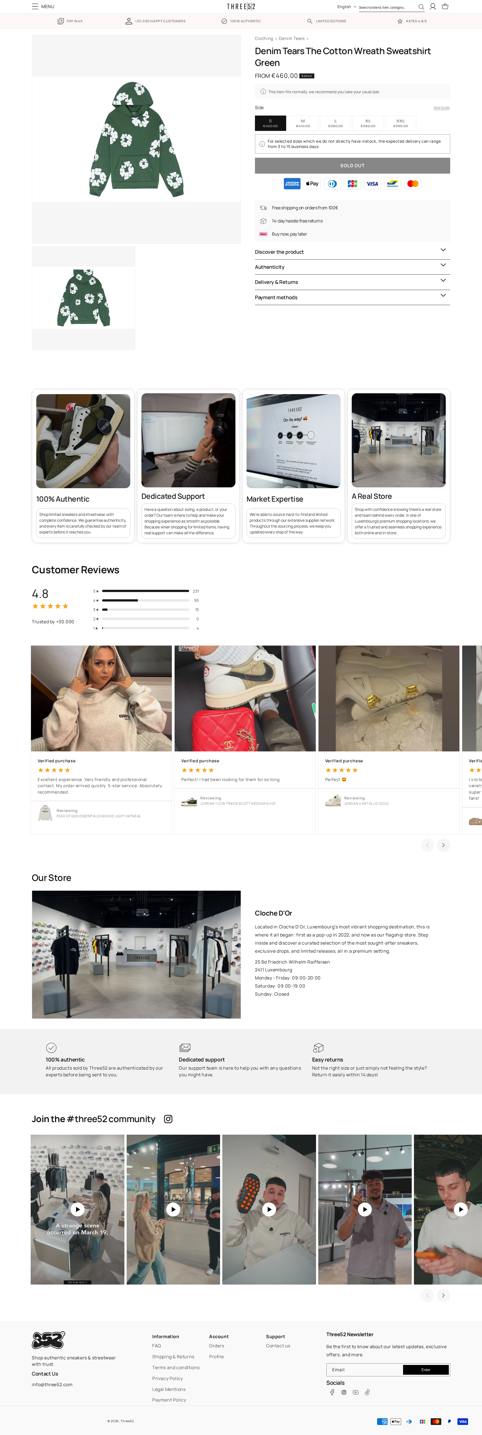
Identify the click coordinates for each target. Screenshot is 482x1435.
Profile (216, 1356)
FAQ (156, 1346)
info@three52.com (52, 1384)
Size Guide (442, 107)
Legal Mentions (168, 1389)
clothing (264, 38)
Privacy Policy (167, 1378)
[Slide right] (443, 845)
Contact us (278, 1346)
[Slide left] (427, 845)
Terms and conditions (176, 1367)
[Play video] (77, 1210)
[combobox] (392, 6)
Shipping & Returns (173, 1356)
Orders (216, 1346)
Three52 (127, 1421)
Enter (425, 1370)
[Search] (421, 7)
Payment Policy (169, 1400)
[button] (44, 6)
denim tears (292, 38)
